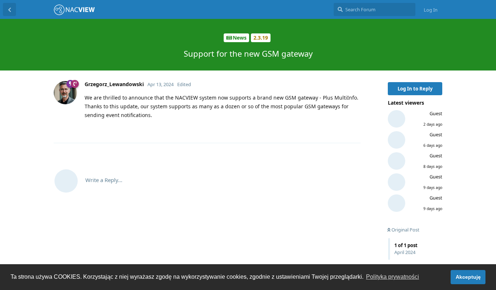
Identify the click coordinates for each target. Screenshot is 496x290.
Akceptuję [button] (468, 277)
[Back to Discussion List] (9, 9)
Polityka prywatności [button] (392, 277)
